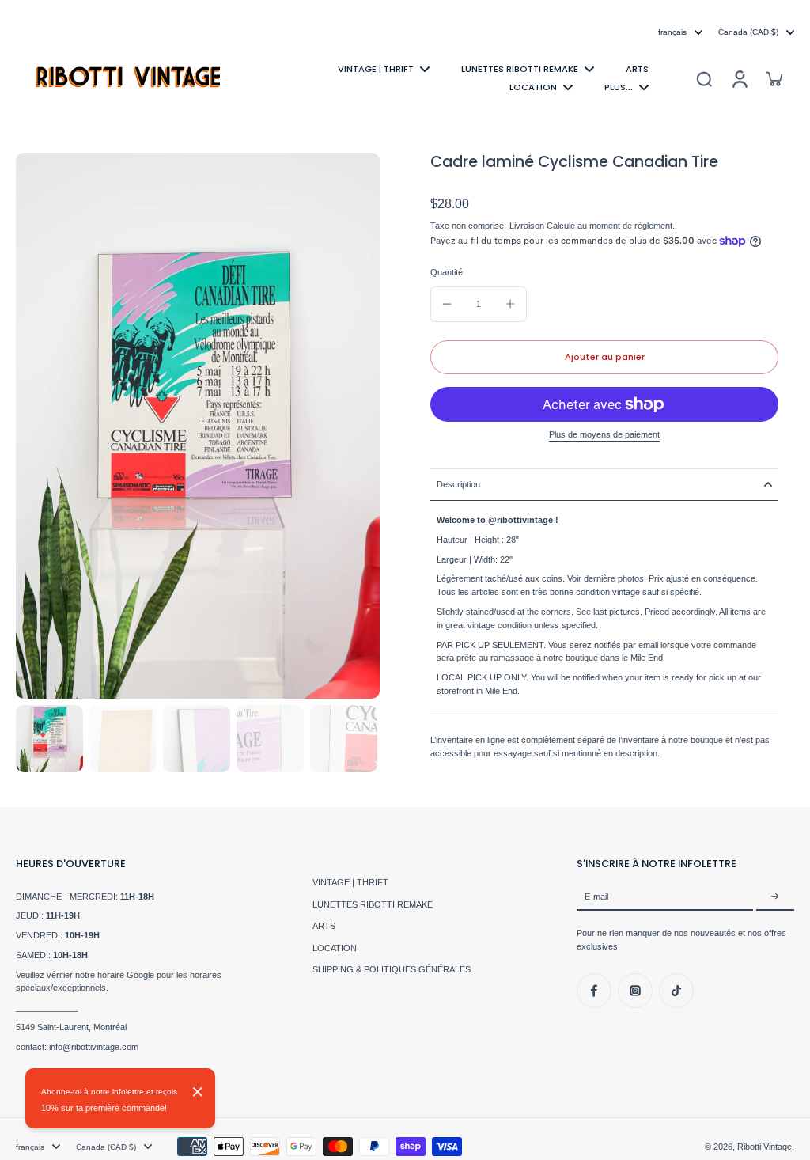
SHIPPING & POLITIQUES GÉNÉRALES (391, 969)
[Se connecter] (738, 78)
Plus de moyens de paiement (604, 434)
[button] (604, 357)
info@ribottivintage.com (93, 1047)
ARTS (323, 926)
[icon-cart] (773, 78)
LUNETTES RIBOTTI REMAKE (372, 904)
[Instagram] (635, 990)
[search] (704, 78)
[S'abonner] (775, 897)
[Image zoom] (198, 426)
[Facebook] (594, 990)
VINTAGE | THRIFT (350, 882)
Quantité (446, 272)
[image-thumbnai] (49, 738)
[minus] (447, 303)
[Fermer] (198, 1092)
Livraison (528, 225)
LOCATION (334, 948)
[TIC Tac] (676, 990)
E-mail (596, 896)
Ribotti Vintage (764, 1146)
